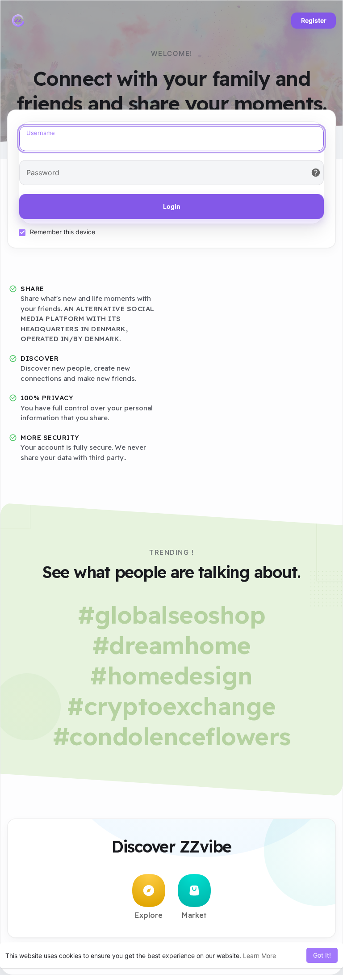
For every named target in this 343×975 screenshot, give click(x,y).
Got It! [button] (322, 955)
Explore (149, 915)
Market (194, 915)
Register (313, 20)
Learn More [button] (259, 955)
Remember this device (62, 232)
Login (171, 206)
